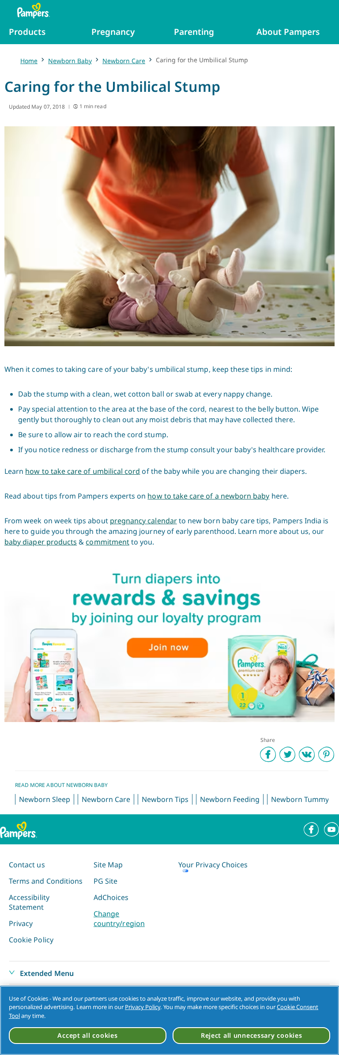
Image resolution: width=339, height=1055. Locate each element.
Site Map (108, 865)
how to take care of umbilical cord (82, 471)
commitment (107, 542)
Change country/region (119, 918)
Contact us (27, 865)
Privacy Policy (142, 1007)
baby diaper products (40, 542)
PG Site (105, 881)
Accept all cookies (87, 1035)
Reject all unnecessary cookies (251, 1035)
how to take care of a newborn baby (208, 496)
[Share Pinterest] (326, 754)
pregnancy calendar (143, 521)
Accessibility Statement (29, 902)
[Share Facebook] (268, 754)
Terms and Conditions (46, 881)
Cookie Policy (31, 940)
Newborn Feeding (230, 799)
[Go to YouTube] (331, 829)
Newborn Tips (165, 799)
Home (29, 61)
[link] (169, 641)
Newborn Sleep (44, 799)
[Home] (29, 10)
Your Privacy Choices (213, 865)
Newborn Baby (70, 61)
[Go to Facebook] (311, 829)
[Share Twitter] (287, 754)
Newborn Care (123, 61)
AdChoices (111, 897)
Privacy (21, 923)
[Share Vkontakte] (306, 754)
